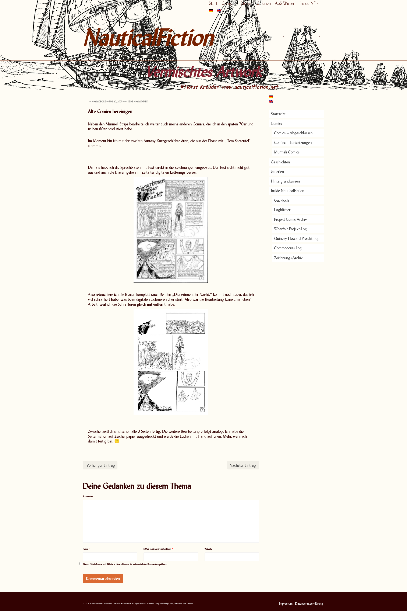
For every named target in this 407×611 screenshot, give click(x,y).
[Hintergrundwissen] (309, 37)
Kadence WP (126, 603)
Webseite (208, 548)
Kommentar (88, 496)
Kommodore (99, 101)
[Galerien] (301, 37)
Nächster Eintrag (243, 465)
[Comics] (283, 37)
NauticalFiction (121, 37)
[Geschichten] (292, 37)
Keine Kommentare (138, 101)
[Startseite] (273, 37)
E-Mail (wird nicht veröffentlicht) (158, 548)
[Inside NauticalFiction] (319, 37)
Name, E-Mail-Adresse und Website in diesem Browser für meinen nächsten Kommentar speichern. (125, 564)
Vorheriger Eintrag (100, 465)
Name (86, 548)
